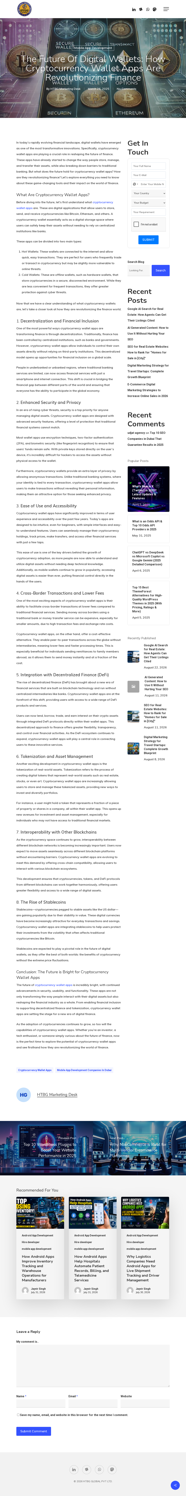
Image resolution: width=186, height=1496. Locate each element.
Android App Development (37, 1235)
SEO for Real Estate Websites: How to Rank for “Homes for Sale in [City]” (148, 352)
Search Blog (136, 262)
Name (21, 1396)
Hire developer (31, 1242)
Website (126, 1396)
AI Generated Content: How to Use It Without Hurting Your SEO (148, 333)
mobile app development (93, 48)
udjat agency (136, 433)
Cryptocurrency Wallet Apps (35, 1070)
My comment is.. (27, 1341)
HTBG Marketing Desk (65, 89)
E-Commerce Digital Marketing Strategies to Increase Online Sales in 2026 (148, 390)
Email (73, 1396)
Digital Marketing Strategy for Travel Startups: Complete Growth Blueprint (148, 371)
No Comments (126, 89)
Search (161, 270)
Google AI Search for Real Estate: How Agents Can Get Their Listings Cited (147, 314)
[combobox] (136, 184)
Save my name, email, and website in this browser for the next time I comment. (74, 1415)
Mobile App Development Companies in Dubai (84, 1070)
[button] (166, 9)
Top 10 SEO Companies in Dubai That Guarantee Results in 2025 (146, 439)
